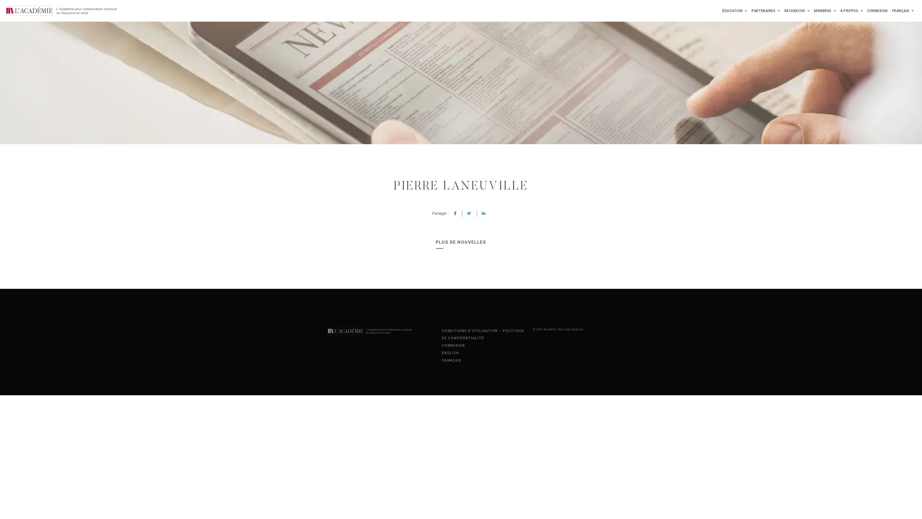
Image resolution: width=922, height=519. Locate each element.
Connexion (877, 11)
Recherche (794, 11)
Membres (822, 11)
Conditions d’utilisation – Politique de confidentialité (483, 334)
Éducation (732, 11)
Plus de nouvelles (461, 242)
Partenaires (763, 11)
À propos (849, 11)
